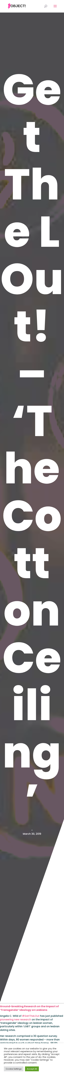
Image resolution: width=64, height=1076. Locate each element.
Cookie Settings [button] (14, 1068)
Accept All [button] (32, 1068)
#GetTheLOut (30, 1016)
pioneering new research (15, 1019)
